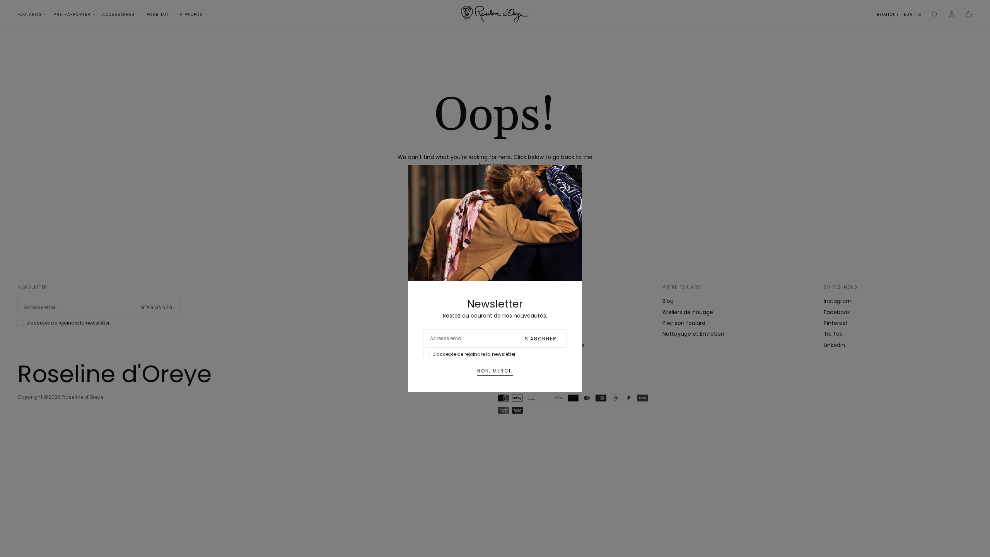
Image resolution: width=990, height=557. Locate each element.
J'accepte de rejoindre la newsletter (474, 354)
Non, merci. (495, 370)
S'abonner (541, 338)
